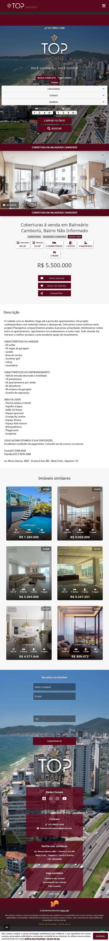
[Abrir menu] (104, 6)
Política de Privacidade (48, 924)
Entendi (100, 936)
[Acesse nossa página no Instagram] (57, 798)
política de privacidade (35, 938)
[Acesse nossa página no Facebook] (44, 798)
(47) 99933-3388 (56, 28)
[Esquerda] (3, 180)
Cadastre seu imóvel (54, 878)
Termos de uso (64, 924)
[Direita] (106, 180)
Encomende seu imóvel (54, 882)
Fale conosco (54, 886)
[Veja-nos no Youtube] (64, 798)
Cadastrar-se (54, 741)
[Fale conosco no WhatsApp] (50, 798)
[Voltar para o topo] (7, 927)
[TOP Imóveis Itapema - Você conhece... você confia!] (54, 48)
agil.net (65, 910)
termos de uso (53, 938)
